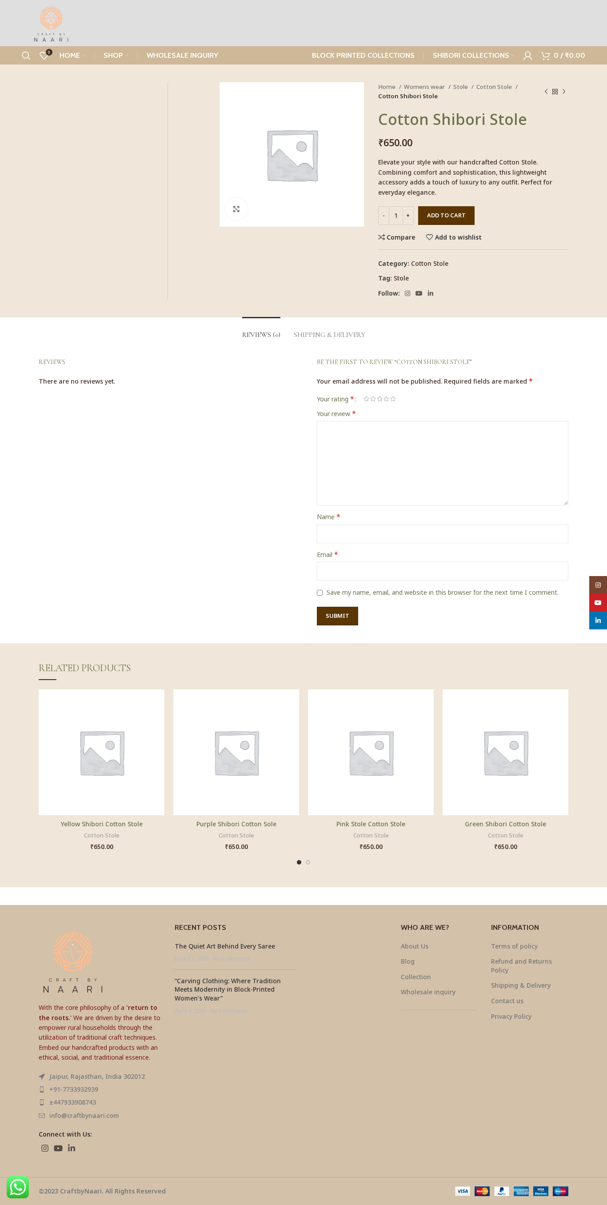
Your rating (335, 398)
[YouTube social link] (419, 293)
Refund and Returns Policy (521, 965)
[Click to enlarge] (236, 209)
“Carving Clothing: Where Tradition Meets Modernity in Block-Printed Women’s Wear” (228, 989)
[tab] (261, 330)
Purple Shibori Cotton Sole (236, 824)
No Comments (231, 958)
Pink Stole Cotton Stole (370, 824)
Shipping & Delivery (521, 985)
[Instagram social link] (407, 293)
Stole (461, 87)
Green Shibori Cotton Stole (505, 824)
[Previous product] (546, 91)
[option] (193, 100)
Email (327, 554)
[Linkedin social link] (430, 293)
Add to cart (446, 215)
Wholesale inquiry (428, 992)
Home (387, 87)
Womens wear (425, 87)
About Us (414, 946)
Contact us (507, 1001)
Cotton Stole (494, 87)
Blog (408, 961)
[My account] (528, 55)
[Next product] (563, 91)
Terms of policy (514, 946)
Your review (336, 413)
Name (328, 516)
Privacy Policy (511, 1016)
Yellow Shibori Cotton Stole (102, 824)
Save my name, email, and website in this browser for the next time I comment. (443, 592)
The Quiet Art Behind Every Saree (225, 946)
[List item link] (100, 1089)
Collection (416, 977)
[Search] (26, 55)
